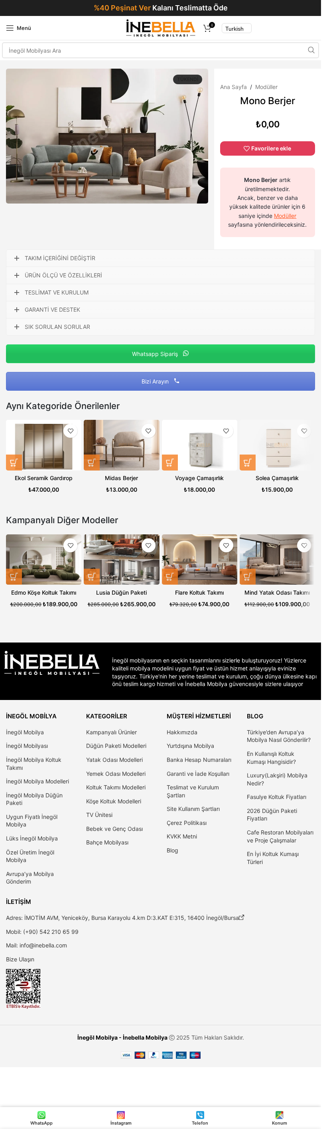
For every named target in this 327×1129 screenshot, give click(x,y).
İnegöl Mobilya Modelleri (37, 781)
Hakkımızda (182, 732)
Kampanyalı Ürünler (111, 732)
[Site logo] (160, 27)
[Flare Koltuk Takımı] (199, 559)
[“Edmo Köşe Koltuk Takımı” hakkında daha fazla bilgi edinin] (14, 577)
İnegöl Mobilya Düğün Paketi (34, 799)
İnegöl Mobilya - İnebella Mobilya (122, 1037)
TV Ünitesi (99, 814)
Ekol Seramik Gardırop (44, 478)
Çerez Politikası (187, 822)
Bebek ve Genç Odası (114, 828)
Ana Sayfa (233, 86)
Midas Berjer (121, 478)
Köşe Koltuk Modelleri (113, 801)
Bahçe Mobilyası (107, 842)
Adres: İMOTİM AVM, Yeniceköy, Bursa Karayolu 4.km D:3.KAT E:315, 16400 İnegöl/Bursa (125, 917)
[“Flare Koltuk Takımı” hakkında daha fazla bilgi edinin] (170, 577)
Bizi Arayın (156, 381)
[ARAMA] (311, 50)
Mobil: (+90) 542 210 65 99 (42, 931)
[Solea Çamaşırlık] (277, 445)
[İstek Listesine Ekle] (70, 431)
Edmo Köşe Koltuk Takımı (43, 592)
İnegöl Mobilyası (27, 745)
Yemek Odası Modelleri (116, 773)
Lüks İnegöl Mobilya (32, 838)
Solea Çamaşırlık (277, 478)
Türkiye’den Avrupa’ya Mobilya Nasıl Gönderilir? (279, 736)
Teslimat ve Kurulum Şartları (193, 791)
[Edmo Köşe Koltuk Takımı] (43, 559)
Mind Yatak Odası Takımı (277, 592)
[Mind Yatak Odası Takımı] (277, 559)
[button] (14, 463)
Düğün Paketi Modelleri (116, 745)
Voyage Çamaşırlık (199, 478)
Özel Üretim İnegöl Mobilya (30, 856)
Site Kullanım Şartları (193, 808)
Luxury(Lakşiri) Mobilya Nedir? (277, 779)
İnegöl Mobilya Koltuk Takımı (33, 763)
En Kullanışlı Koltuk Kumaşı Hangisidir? (271, 757)
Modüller (266, 86)
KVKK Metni (182, 836)
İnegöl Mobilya (25, 732)
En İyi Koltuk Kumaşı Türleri (273, 857)
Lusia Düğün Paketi (121, 592)
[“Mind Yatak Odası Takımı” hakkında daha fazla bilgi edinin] (248, 577)
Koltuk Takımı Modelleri (116, 787)
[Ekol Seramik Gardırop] (43, 445)
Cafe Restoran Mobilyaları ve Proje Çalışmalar (280, 836)
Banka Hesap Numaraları (199, 759)
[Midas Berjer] (121, 445)
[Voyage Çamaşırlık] (199, 445)
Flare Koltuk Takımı (199, 592)
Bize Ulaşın (20, 959)
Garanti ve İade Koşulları (198, 773)
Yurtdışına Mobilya (190, 745)
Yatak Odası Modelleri (114, 759)
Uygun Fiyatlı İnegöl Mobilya (31, 820)
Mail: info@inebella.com (36, 945)
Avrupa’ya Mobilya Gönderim (30, 877)
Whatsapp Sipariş (155, 353)
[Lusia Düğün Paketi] (121, 559)
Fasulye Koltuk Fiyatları (276, 796)
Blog (172, 850)
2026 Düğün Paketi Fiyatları (272, 814)
